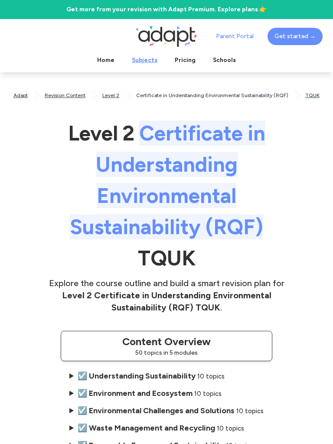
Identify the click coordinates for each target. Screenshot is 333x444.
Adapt (20, 95)
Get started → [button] (295, 36)
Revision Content (65, 95)
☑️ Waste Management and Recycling (161, 428)
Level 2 (110, 95)
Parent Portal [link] (235, 36)
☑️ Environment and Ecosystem (150, 393)
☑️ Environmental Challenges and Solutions (171, 410)
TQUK (312, 95)
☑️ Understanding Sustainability (151, 376)
